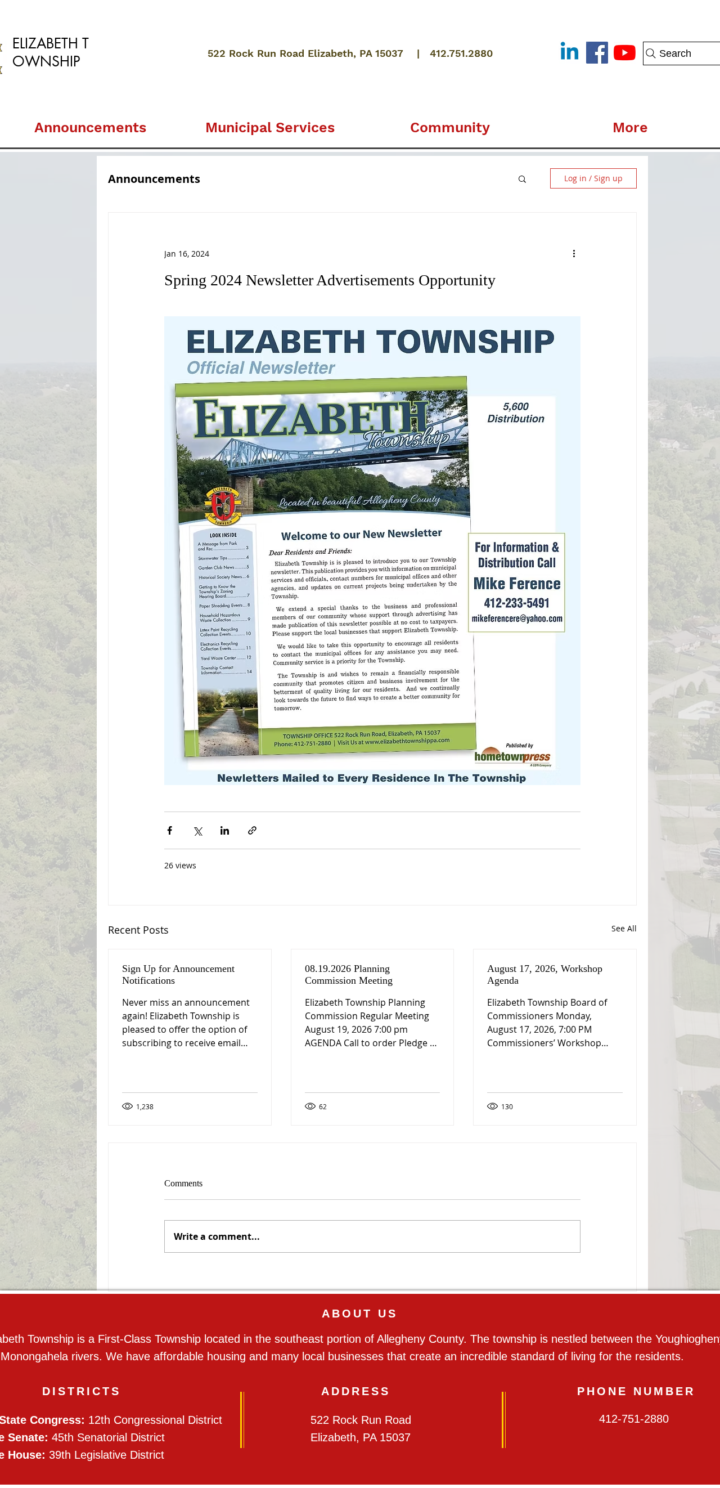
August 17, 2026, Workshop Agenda (544, 974)
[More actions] (573, 253)
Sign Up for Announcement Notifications (178, 974)
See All (624, 928)
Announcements (154, 179)
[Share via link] (252, 830)
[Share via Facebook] (169, 830)
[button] (270, 122)
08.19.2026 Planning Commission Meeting (349, 974)
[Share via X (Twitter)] (197, 830)
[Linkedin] (569, 53)
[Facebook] (597, 53)
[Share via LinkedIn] (224, 830)
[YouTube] (625, 53)
